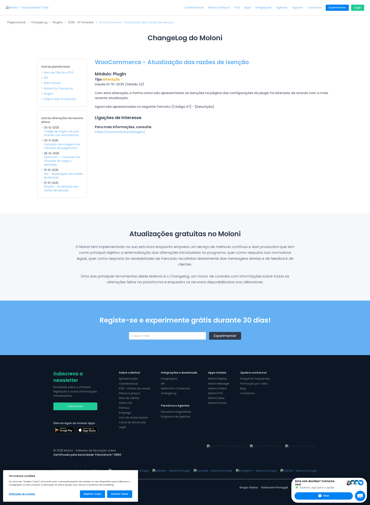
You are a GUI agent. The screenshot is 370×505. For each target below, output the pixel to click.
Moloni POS (215, 393)
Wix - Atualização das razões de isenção (63, 176)
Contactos (314, 7)
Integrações (264, 7)
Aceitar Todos (119, 494)
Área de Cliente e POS (58, 72)
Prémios (124, 408)
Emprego (125, 413)
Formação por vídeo (254, 384)
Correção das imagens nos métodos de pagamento (62, 146)
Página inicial (16, 22)
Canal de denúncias (132, 422)
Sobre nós (125, 403)
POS (237, 7)
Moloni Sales (216, 398)
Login (357, 7)
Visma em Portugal (274, 487)
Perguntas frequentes (255, 379)
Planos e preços (129, 393)
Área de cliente (129, 398)
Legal (122, 427)
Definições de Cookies (22, 494)
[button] (360, 496)
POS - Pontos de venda (134, 388)
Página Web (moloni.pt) (60, 99)
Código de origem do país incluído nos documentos (61, 133)
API (46, 78)
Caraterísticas (194, 7)
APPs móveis (52, 83)
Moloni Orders (217, 388)
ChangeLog (39, 22)
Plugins (57, 22)
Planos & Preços (219, 7)
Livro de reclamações (133, 417)
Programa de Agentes (175, 416)
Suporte (297, 7)
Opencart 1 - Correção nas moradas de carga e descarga (62, 160)
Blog (243, 388)
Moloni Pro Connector (58, 88)
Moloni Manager (219, 384)
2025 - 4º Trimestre (81, 22)
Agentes (282, 7)
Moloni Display (217, 379)
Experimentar (225, 335)
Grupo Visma (248, 487)
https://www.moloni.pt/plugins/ (120, 131)
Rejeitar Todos (92, 494)
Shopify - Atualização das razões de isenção (61, 188)
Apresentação (128, 379)
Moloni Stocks (217, 403)
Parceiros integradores (176, 412)
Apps (247, 7)
